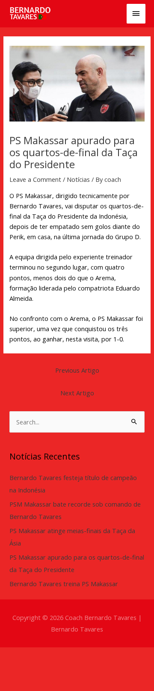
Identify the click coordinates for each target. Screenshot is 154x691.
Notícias (78, 179)
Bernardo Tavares (77, 629)
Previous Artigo (77, 370)
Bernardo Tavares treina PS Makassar (63, 583)
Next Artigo (77, 393)
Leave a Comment (35, 179)
